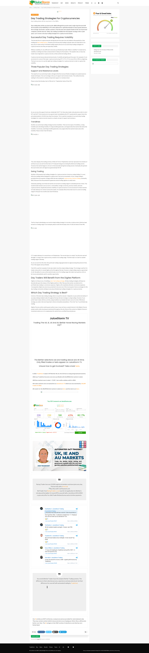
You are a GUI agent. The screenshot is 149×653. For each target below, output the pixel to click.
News (67, 3)
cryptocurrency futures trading (72, 178)
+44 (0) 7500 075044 (104, 650)
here (77, 366)
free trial (65, 486)
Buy (62, 3)
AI (91, 3)
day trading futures (42, 42)
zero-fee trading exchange (58, 281)
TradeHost (55, 3)
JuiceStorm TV (61, 383)
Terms (87, 3)
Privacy (80, 3)
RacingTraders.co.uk (53, 491)
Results (73, 3)
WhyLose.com (54, 650)
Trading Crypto (35, 14)
